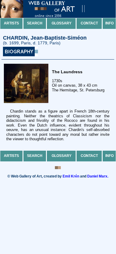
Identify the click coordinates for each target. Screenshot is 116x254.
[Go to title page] (47, 16)
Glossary (61, 23)
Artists (11, 23)
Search (34, 23)
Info (109, 23)
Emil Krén (71, 176)
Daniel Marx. (97, 176)
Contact (89, 23)
